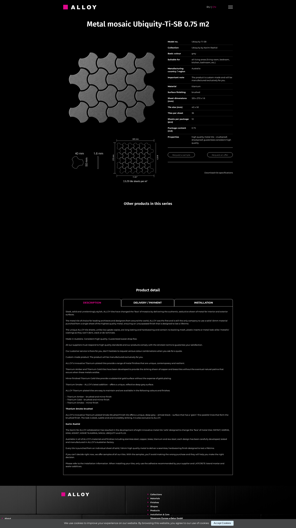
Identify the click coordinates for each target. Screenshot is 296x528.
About (8, 518)
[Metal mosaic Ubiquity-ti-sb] (112, 40)
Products (155, 510)
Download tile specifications (218, 172)
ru (208, 7)
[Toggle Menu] (230, 7)
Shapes (154, 506)
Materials (155, 498)
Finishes (154, 502)
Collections (156, 494)
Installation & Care (159, 514)
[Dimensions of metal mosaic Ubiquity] (112, 138)
